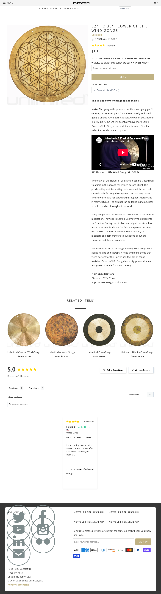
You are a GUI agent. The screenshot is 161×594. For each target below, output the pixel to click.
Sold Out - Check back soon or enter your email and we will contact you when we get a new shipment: (121, 60)
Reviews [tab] (13, 388)
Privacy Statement (18, 584)
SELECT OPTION (100, 84)
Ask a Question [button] (115, 370)
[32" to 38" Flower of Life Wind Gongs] (47, 64)
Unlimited (97, 34)
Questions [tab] (34, 388)
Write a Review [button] (142, 370)
